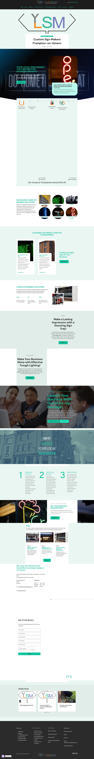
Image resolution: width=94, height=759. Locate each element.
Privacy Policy (37, 734)
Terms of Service (38, 731)
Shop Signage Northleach (26, 705)
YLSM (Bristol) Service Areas (47, 36)
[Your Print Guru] (21, 102)
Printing (71, 204)
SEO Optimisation (58, 217)
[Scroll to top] (91, 757)
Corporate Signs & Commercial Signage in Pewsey (46, 707)
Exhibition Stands (22, 738)
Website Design (44, 217)
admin (45, 46)
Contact (59, 7)
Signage (44, 204)
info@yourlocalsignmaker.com (26, 587)
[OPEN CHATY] (3, 756)
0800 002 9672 (74, 2)
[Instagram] (77, 753)
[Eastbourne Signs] (31, 102)
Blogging (71, 7)
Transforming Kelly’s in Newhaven (60, 549)
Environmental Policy (39, 736)
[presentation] (27, 697)
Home (22, 7)
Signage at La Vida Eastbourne (47, 548)
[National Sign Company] (62, 103)
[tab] (45, 712)
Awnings (58, 204)
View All (47, 560)
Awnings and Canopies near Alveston (66, 706)
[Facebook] (73, 753)
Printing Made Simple (23, 735)
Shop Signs (20, 731)
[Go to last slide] (20, 701)
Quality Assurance (38, 733)
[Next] (74, 701)
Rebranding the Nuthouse (32, 548)
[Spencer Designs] (52, 102)
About (25, 7)
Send (29, 653)
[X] (75, 753)
